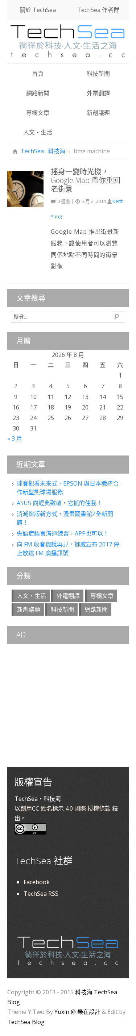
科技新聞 (98, 74)
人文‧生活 (37, 132)
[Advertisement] (68, 691)
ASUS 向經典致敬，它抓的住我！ (59, 503)
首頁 (38, 74)
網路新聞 (37, 93)
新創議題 (98, 113)
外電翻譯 (98, 93)
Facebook (37, 882)
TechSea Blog (26, 1022)
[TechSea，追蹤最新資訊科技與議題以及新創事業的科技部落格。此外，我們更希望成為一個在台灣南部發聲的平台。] (68, 40)
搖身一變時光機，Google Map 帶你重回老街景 (85, 180)
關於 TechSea (38, 10)
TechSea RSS (41, 894)
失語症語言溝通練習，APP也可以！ (63, 533)
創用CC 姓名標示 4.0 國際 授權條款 (65, 808)
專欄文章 (37, 113)
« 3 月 (14, 438)
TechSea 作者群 (98, 10)
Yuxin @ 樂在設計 (77, 1012)
